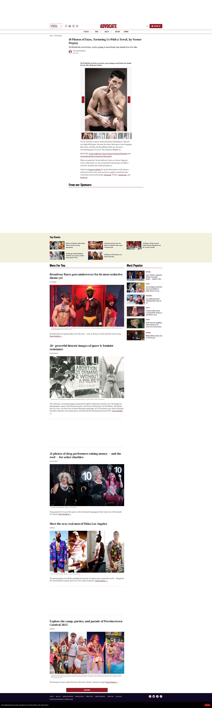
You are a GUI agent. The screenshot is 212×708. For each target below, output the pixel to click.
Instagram (122, 175)
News (96, 32)
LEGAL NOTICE (119, 696)
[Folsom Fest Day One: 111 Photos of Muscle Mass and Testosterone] (95, 245)
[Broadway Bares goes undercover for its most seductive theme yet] (87, 305)
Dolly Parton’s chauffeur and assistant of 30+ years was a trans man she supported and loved (154, 327)
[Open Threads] (73, 26)
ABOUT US (58, 696)
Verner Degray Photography (79, 50)
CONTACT (52, 696)
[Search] (147, 26)
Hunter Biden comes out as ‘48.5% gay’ (154, 337)
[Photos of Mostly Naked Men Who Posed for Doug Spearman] (57, 245)
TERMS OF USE (110, 696)
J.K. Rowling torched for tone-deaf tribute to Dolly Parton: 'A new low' (154, 290)
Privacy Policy (33, 705)
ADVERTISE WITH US (79, 696)
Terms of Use (44, 705)
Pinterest (83, 177)
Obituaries (149, 296)
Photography (58, 35)
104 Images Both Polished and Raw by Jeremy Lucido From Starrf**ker (75, 256)
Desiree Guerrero (54, 353)
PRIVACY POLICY (89, 696)
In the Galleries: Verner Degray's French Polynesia (108, 153)
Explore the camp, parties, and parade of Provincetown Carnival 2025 (86, 623)
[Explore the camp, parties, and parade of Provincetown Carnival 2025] (87, 652)
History (117, 32)
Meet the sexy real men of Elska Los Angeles (78, 524)
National (148, 272)
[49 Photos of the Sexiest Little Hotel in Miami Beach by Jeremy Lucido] (134, 245)
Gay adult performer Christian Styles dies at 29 (153, 301)
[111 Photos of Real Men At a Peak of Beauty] (95, 255)
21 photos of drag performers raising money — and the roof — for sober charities (85, 455)
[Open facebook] (66, 26)
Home (51, 35)
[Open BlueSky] (69, 26)
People (148, 284)
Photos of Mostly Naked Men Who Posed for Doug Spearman (75, 245)
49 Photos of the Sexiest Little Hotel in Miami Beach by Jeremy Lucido (152, 245)
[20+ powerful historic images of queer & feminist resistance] (87, 377)
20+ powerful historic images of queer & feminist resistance (81, 347)
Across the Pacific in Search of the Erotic (95, 156)
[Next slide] (129, 99)
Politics (86, 32)
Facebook (107, 175)
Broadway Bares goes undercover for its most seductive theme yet (86, 276)
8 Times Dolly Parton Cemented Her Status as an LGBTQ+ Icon (154, 313)
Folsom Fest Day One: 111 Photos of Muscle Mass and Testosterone (113, 245)
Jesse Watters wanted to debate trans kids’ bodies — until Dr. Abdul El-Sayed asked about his (154, 279)
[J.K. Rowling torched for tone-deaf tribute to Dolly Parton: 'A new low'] (136, 287)
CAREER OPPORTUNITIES (68, 696)
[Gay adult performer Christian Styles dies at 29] (136, 299)
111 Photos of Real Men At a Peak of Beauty (113, 256)
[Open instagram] (77, 26)
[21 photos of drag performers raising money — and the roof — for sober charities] (87, 485)
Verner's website (94, 169)
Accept (207, 705)
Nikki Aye (53, 527)
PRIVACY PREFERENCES (100, 696)
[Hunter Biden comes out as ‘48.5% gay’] (136, 335)
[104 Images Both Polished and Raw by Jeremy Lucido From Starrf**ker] (57, 255)
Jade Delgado (53, 282)
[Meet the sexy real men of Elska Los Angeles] (87, 551)
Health (107, 32)
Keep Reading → (56, 336)
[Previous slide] (83, 99)
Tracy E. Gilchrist (54, 461)
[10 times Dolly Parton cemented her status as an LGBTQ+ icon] (136, 311)
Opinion (126, 32)
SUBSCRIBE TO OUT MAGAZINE (54, 26)
